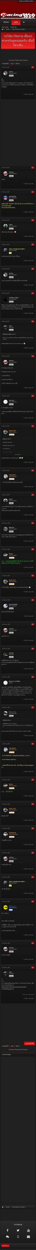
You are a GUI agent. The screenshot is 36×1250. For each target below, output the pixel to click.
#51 (33, 707)
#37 (33, 293)
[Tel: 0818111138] (18, 1237)
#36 (33, 268)
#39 (33, 356)
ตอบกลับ (31, 94)
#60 (33, 967)
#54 (33, 804)
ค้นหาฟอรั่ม (5, 27)
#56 (33, 852)
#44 (33, 523)
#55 (33, 828)
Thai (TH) (4, 1245)
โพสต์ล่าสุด (13, 27)
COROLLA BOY (14, 297)
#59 (33, 943)
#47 (33, 600)
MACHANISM (13, 604)
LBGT (11, 224)
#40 (33, 396)
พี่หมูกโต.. (12, 527)
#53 (33, 779)
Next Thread (23, 60)
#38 (33, 321)
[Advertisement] (18, 118)
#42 (33, 470)
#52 (33, 743)
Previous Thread (14, 60)
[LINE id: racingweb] (7, 1237)
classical (11, 400)
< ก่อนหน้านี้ (4, 63)
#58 (33, 901)
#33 (33, 192)
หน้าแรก (6, 22)
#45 (33, 549)
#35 (33, 244)
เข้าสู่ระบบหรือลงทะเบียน (26, 1)
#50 (33, 677)
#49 (33, 648)
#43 (33, 494)
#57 (33, 877)
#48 (33, 624)
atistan (11, 71)
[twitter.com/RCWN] (18, 1230)
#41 (33, 426)
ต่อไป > (18, 63)
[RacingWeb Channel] (28, 1230)
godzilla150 (12, 196)
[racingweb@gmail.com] (28, 1237)
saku (10, 326)
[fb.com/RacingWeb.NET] (7, 1230)
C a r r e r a (12, 712)
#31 (33, 67)
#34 (33, 220)
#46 (33, 575)
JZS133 (11, 653)
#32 (33, 167)
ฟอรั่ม (16, 22)
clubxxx (11, 172)
